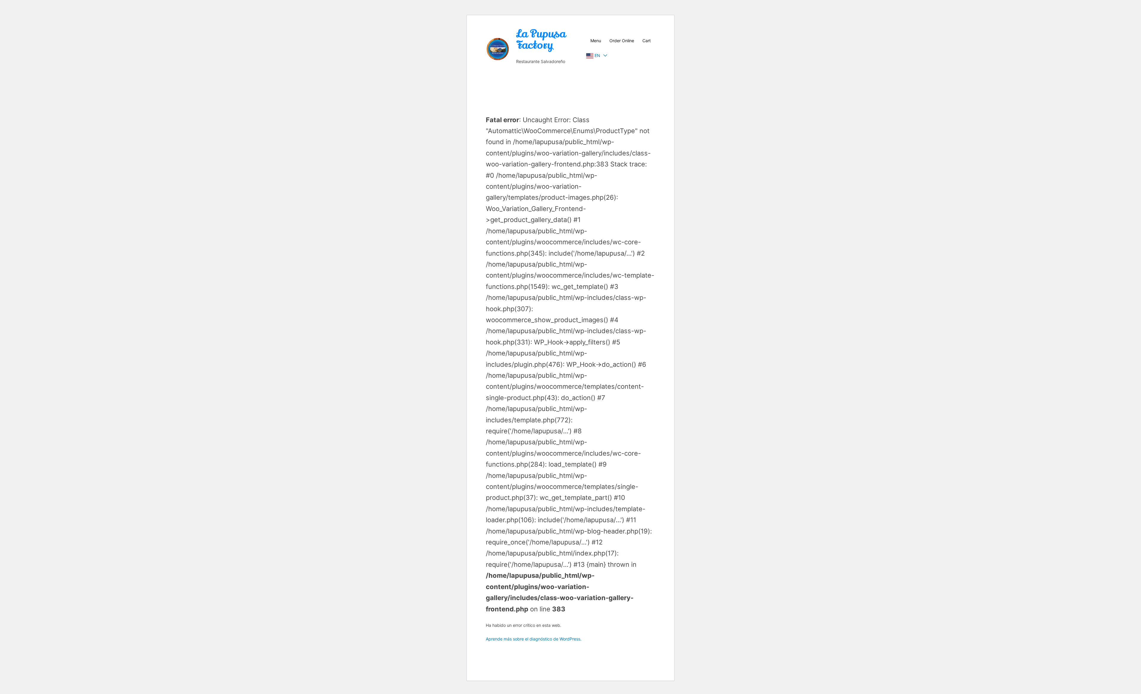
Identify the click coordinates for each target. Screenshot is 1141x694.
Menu (595, 40)
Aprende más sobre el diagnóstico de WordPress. (533, 638)
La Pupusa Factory (540, 39)
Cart (646, 40)
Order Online (621, 40)
